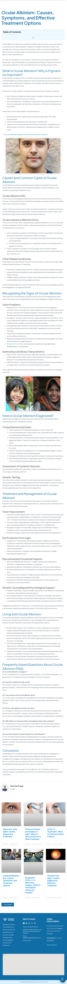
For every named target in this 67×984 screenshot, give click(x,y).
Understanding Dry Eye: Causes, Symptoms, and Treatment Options (11, 880)
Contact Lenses (34, 515)
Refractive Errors (13, 344)
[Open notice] (62, 979)
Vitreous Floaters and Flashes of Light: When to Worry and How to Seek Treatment (33, 834)
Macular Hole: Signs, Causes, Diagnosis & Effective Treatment (53, 880)
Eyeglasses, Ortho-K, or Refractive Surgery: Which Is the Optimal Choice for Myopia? (32, 885)
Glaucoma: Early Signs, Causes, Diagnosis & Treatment (10, 833)
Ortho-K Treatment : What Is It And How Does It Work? (55, 833)
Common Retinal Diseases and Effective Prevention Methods (25, 134)
